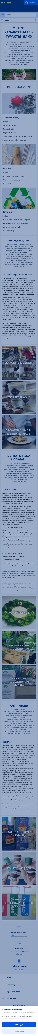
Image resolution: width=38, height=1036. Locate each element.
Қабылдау (19, 1025)
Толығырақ (19, 1031)
